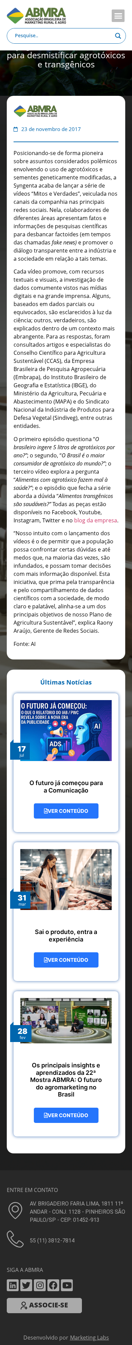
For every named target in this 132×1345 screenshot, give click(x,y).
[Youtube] (67, 1285)
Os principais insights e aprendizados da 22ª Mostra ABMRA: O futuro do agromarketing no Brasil (66, 1080)
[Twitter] (26, 1285)
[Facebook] (53, 1285)
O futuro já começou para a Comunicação (66, 786)
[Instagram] (40, 1285)
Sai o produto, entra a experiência (66, 935)
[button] (118, 15)
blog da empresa (95, 520)
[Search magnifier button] (118, 36)
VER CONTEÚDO (68, 811)
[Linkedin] (13, 1285)
